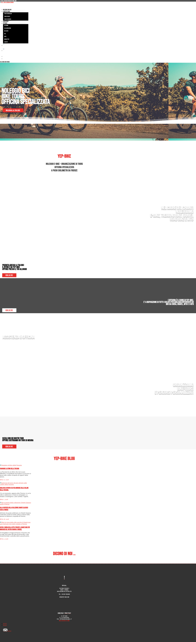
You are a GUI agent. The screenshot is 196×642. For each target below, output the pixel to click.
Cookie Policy (61, 613)
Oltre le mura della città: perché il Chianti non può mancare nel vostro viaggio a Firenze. (15, 528)
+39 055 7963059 (3, 1)
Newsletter (6, 39)
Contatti (6, 42)
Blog (5, 36)
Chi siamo (6, 25)
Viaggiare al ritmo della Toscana (9, 468)
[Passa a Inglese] (66, 45)
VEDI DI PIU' (9, 275)
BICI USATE (6, 31)
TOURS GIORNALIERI (8, 13)
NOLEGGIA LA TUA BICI (13, 110)
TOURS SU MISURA (7, 19)
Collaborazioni (7, 28)
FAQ (5, 33)
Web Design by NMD (64, 620)
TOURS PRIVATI (7, 16)
